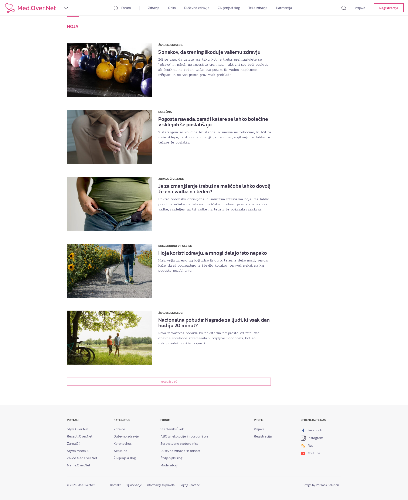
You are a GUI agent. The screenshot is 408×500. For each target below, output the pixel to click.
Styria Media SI (78, 450)
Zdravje (154, 7)
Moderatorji (169, 465)
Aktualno (120, 450)
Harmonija (284, 7)
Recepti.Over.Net (79, 436)
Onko (172, 7)
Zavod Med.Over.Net (82, 457)
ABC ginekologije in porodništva (184, 436)
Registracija (388, 7)
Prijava (360, 7)
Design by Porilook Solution (321, 485)
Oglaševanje (134, 485)
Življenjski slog (229, 7)
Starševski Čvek (172, 429)
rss (310, 445)
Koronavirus (123, 443)
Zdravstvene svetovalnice (179, 443)
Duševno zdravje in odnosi (180, 450)
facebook (314, 430)
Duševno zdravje (196, 7)
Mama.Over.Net (78, 465)
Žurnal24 (73, 443)
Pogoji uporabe (190, 485)
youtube (313, 453)
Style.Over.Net (78, 429)
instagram (315, 437)
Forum (125, 7)
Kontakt (115, 485)
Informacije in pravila (161, 485)
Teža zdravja (258, 7)
